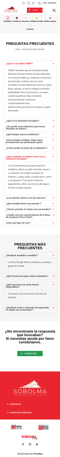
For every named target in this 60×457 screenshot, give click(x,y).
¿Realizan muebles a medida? (22, 255)
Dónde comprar (50, 21)
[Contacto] (30, 26)
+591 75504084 (49, 3)
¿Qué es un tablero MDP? (19, 63)
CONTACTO (15, 404)
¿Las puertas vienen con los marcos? (26, 198)
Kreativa (38, 454)
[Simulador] (7, 18)
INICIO (18, 49)
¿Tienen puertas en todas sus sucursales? (28, 209)
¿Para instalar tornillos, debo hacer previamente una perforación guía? (24, 141)
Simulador (8, 21)
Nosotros (25, 21)
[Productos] (17, 18)
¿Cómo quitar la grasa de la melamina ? (27, 148)
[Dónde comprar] (50, 18)
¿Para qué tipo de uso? (18, 223)
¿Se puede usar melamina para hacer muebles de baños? (25, 127)
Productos (17, 21)
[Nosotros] (25, 18)
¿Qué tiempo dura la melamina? (22, 134)
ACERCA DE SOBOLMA (21, 412)
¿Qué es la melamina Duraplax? (22, 121)
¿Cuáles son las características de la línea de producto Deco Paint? (28, 216)
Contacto (30, 29)
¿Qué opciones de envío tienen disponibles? (22, 286)
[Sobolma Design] (36, 18)
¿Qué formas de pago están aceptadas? (27, 276)
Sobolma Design (36, 21)
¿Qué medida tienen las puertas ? (23, 203)
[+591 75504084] (39, 3)
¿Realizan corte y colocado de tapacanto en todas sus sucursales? (27, 308)
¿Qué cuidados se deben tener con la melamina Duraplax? (25, 157)
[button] (54, 10)
